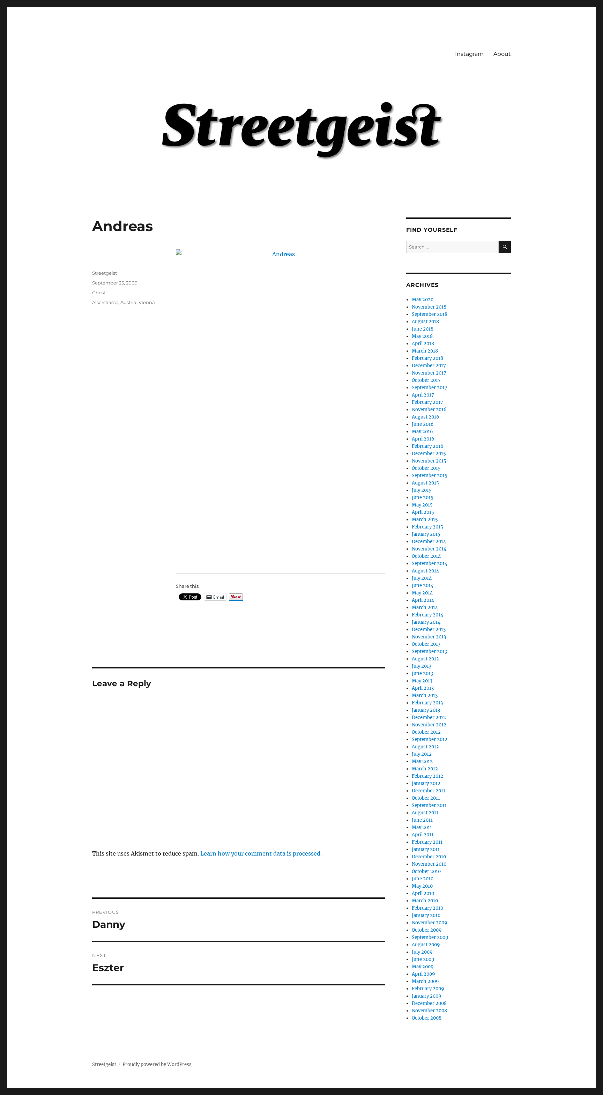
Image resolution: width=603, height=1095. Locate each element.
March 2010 (425, 901)
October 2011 (426, 798)
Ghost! (99, 292)
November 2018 (429, 307)
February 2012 (427, 776)
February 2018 (427, 358)
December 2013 (429, 629)
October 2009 (427, 930)
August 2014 (425, 571)
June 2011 (422, 820)
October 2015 (426, 468)
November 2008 (429, 1011)
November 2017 (429, 373)
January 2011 (426, 849)
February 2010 (427, 908)
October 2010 (426, 871)
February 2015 (427, 527)
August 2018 (425, 322)
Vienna (147, 302)
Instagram (469, 54)
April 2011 (422, 835)
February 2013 (427, 703)
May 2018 (422, 336)
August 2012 (425, 747)
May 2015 (422, 505)
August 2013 (425, 659)
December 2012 (429, 717)
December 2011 (428, 791)
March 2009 (425, 981)
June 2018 (422, 329)
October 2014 (426, 556)
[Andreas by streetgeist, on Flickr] (280, 406)
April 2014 (423, 600)
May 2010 (422, 886)
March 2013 (425, 695)
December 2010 (429, 857)
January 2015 (426, 534)
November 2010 (429, 864)
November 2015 (429, 461)
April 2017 (423, 395)
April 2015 (423, 512)
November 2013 (429, 637)
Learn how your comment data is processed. (261, 853)
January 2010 (426, 915)
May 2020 (422, 300)
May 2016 (422, 432)
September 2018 (429, 314)
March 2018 (425, 351)
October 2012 (426, 732)
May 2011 (422, 827)
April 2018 (423, 344)
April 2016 (423, 439)
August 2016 (425, 417)
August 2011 (425, 813)
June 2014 (422, 586)
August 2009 (426, 945)
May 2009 (423, 967)
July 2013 (421, 666)
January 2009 (426, 996)
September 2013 (429, 651)
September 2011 (429, 805)
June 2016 (423, 424)
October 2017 (426, 380)
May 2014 (422, 593)
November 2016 (429, 410)
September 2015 (429, 476)
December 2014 (429, 542)
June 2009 (423, 959)
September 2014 (429, 564)
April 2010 (423, 893)
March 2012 (425, 769)
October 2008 (426, 1018)
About (502, 54)
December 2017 (429, 366)
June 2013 (422, 673)
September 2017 (429, 388)
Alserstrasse (105, 302)
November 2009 (429, 923)
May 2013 (422, 681)
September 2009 (430, 937)
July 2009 (422, 952)
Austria (128, 302)
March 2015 (425, 520)
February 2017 (427, 402)
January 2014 (426, 622)
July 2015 (422, 490)
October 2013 (426, 644)
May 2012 (422, 761)
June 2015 (422, 498)
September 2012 (429, 739)
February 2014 (427, 615)
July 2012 (422, 754)
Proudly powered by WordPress (157, 1064)
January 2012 (426, 783)
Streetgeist (104, 273)
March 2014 (425, 608)
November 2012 (429, 725)
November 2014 (429, 549)
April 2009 (423, 974)
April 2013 (423, 688)
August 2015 (425, 483)
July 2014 (422, 578)
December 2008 (429, 1003)
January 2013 (426, 710)
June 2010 (422, 879)
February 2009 (428, 989)
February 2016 (428, 446)
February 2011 (427, 842)
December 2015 (429, 454)
